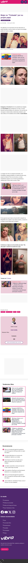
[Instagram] (13, 512)
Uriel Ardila (4, 23)
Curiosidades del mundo (5, 20)
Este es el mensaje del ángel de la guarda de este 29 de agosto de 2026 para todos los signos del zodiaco (15, 451)
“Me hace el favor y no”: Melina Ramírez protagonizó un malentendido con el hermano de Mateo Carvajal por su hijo (19, 188)
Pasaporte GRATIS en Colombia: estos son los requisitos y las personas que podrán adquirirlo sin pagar (18, 59)
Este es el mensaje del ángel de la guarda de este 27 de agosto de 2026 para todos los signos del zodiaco (15, 476)
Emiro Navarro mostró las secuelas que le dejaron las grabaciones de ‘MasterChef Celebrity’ (13, 461)
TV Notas (8, 278)
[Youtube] (6, 512)
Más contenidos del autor (14, 342)
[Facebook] (2, 512)
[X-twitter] (10, 512)
